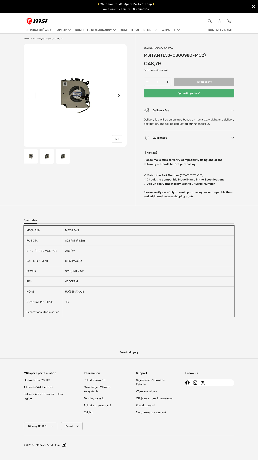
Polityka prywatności (97, 405)
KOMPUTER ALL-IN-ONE (136, 30)
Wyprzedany (204, 81)
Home (26, 39)
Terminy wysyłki (94, 398)
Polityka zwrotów (94, 380)
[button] (229, 21)
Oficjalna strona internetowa (154, 398)
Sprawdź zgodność (189, 93)
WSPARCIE (169, 30)
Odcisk (88, 412)
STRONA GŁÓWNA (39, 30)
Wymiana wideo (146, 391)
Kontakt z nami (145, 405)
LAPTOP (61, 30)
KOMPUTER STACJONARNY (93, 30)
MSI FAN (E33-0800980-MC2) (47, 39)
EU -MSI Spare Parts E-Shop (46, 445)
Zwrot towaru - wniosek (151, 412)
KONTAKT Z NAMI (219, 30)
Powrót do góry (129, 352)
